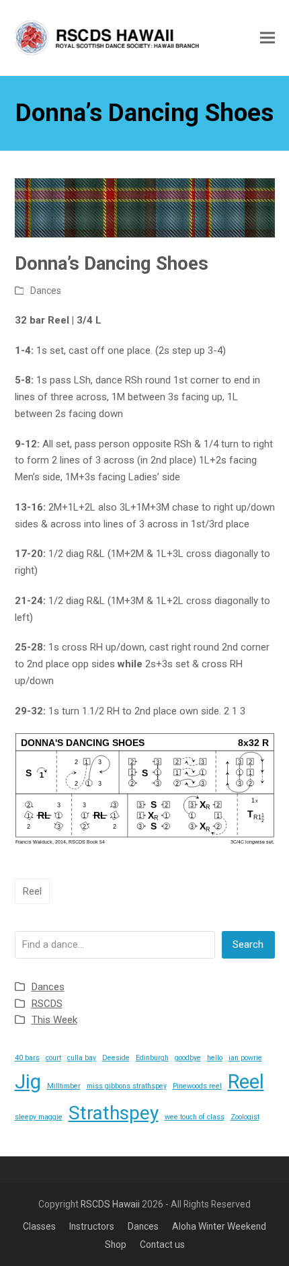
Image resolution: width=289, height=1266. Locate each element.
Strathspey (114, 1113)
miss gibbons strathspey (127, 1086)
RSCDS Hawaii (110, 1204)
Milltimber (64, 1086)
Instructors (91, 1226)
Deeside (116, 1057)
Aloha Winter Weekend (219, 1226)
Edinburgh (152, 1057)
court (53, 1057)
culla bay (81, 1057)
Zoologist (245, 1117)
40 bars (27, 1057)
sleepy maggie (39, 1117)
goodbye (188, 1057)
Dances (45, 290)
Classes (39, 1226)
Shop (115, 1244)
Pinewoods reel (197, 1086)
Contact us (162, 1244)
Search (248, 944)
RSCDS (47, 1004)
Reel (32, 891)
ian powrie (245, 1057)
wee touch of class (194, 1117)
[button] (267, 37)
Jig (28, 1081)
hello (214, 1057)
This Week (54, 1020)
